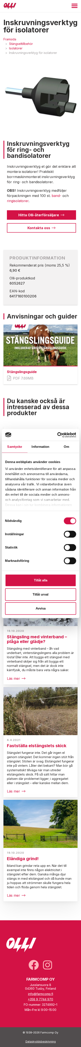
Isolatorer (15, 48)
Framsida (9, 39)
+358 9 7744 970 (40, 999)
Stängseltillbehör (21, 44)
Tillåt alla (40, 580)
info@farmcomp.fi (40, 994)
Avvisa (41, 608)
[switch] (70, 534)
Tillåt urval (40, 594)
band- (56, 196)
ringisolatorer (18, 201)
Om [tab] (66, 446)
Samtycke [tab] (14, 446)
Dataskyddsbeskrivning (40, 1041)
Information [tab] (40, 446)
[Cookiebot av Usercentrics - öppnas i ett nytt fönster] (57, 435)
